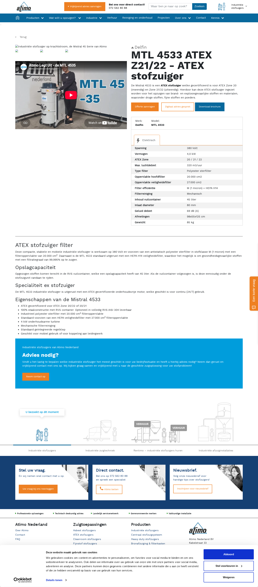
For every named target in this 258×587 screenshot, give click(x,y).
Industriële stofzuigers (144, 530)
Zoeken (199, 6)
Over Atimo (22, 530)
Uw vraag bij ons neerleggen (38, 488)
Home (18, 18)
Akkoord (228, 554)
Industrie (91, 18)
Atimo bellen (111, 489)
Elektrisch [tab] (148, 140)
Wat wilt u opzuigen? (63, 18)
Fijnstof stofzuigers (85, 543)
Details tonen (54, 580)
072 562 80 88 (118, 8)
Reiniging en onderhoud (137, 17)
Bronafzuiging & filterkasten (148, 543)
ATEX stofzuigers (83, 534)
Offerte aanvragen (145, 106)
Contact (201, 17)
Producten (32, 18)
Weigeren (228, 577)
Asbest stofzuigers (84, 530)
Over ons (180, 18)
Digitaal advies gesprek (177, 106)
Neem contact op (35, 376)
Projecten (164, 17)
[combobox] (170, 6)
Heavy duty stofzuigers (145, 539)
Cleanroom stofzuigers (87, 539)
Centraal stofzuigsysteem (146, 534)
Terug (23, 37)
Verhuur (112, 17)
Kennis (215, 18)
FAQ (17, 539)
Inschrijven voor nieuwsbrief (192, 488)
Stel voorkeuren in (227, 565)
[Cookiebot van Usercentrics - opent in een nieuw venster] (22, 580)
